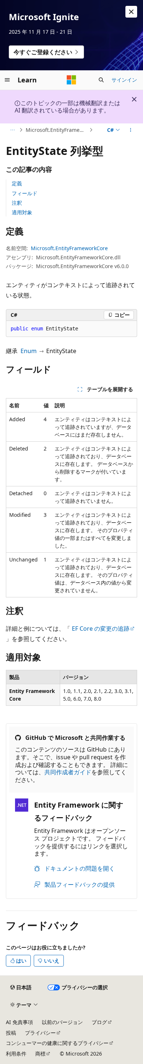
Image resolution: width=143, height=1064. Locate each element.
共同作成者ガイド (67, 772)
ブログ (99, 1022)
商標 (40, 1053)
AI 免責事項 (19, 1022)
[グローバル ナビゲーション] (7, 79)
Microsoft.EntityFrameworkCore (57, 129)
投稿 (11, 1032)
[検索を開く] (101, 79)
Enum (29, 351)
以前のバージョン (62, 1022)
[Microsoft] (71, 80)
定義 (17, 183)
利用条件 (16, 1053)
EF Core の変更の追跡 (100, 628)
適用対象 (22, 212)
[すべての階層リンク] (12, 130)
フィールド (24, 193)
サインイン (124, 79)
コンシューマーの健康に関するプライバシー (57, 1042)
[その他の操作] (130, 130)
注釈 (17, 202)
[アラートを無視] (131, 12)
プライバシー (40, 1032)
